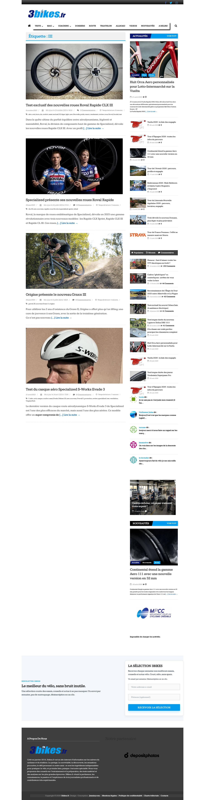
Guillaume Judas (146, 412)
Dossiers (80, 26)
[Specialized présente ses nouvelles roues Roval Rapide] (74, 166)
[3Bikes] (48, 749)
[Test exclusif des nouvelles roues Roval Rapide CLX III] (74, 71)
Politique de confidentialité (130, 796)
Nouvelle (76, 114)
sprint (71, 209)
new (71, 114)
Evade (55, 398)
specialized (64, 209)
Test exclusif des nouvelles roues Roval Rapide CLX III (69, 105)
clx (41, 114)
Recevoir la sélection (154, 707)
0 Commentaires (84, 205)
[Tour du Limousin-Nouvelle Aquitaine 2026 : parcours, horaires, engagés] (138, 202)
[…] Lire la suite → (93, 128)
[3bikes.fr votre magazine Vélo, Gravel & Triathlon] (29, 25)
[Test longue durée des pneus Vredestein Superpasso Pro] (138, 376)
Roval (110, 114)
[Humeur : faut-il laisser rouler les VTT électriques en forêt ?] (138, 264)
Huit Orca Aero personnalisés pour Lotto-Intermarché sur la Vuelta (152, 86)
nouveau (40, 209)
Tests (38, 26)
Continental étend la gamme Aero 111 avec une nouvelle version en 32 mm (162, 154)
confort (45, 114)
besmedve (143, 443)
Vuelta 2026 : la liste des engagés (161, 122)
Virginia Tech (30, 401)
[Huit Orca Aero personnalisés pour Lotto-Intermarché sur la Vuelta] (154, 59)
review (101, 114)
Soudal (116, 114)
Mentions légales (109, 796)
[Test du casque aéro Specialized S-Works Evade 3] (74, 355)
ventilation (114, 398)
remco (87, 114)
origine (52, 304)
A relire (163, 26)
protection (88, 398)
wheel (76, 209)
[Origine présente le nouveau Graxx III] (74, 261)
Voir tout (171, 36)
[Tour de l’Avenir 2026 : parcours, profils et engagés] (138, 170)
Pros (144, 75)
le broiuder (144, 458)
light (67, 114)
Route (92, 26)
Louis (141, 397)
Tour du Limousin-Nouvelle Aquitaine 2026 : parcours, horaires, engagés (159, 203)
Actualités (135, 75)
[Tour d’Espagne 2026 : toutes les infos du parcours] (138, 139)
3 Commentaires (87, 110)
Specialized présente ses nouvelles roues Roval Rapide (70, 200)
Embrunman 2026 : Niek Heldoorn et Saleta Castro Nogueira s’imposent (162, 186)
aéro (30, 114)
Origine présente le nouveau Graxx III (56, 294)
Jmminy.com (94, 796)
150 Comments (169, 266)
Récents (151, 253)
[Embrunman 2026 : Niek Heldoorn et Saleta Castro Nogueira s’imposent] (138, 185)
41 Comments (168, 311)
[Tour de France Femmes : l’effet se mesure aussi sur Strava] (138, 234)
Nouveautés (148, 26)
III (60, 114)
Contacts (164, 796)
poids (82, 114)
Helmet (61, 398)
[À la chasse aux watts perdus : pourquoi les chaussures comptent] (138, 332)
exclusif (56, 114)
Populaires (138, 253)
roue (106, 114)
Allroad (120, 26)
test (120, 114)
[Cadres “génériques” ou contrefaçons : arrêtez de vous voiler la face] (138, 278)
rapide (46, 209)
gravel (30, 304)
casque (40, 398)
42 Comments (169, 296)
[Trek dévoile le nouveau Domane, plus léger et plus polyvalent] (138, 220)
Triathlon (106, 26)
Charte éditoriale (151, 796)
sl (59, 209)
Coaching (63, 26)
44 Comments (167, 283)
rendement (94, 114)
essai (50, 114)
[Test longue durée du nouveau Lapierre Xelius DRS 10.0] (138, 323)
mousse (142, 427)
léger (63, 114)
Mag (49, 26)
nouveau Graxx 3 (42, 304)
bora (37, 114)
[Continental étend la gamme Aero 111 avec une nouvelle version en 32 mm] (138, 153)
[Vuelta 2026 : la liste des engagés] (138, 124)
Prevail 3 (80, 398)
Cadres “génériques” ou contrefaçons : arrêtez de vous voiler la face (160, 278)
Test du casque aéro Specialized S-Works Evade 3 (65, 389)
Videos (133, 26)
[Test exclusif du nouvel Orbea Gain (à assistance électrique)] (138, 309)
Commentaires (167, 253)
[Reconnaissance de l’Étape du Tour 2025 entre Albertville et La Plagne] (138, 294)
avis (33, 114)
